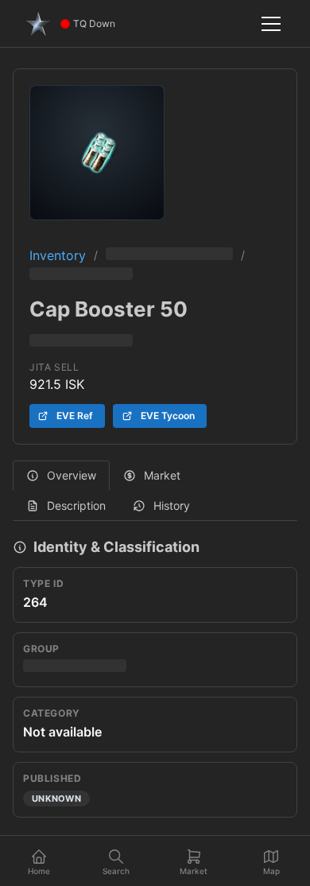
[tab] (61, 475)
